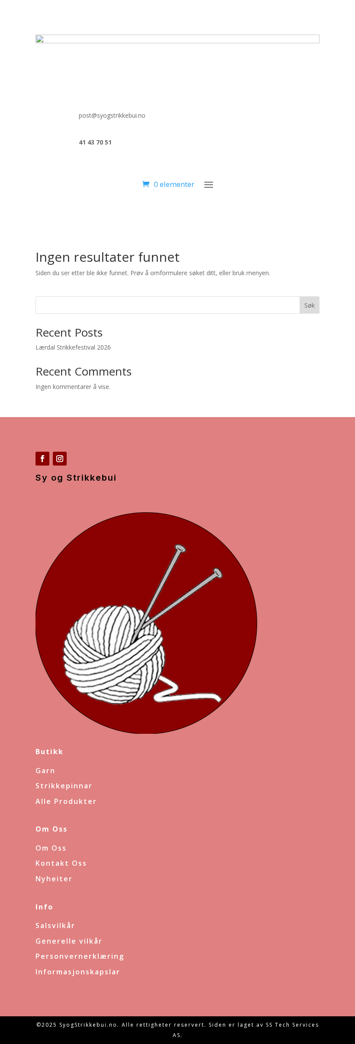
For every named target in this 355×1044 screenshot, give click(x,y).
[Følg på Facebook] (42, 459)
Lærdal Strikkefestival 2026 (73, 347)
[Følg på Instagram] (60, 459)
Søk (309, 305)
